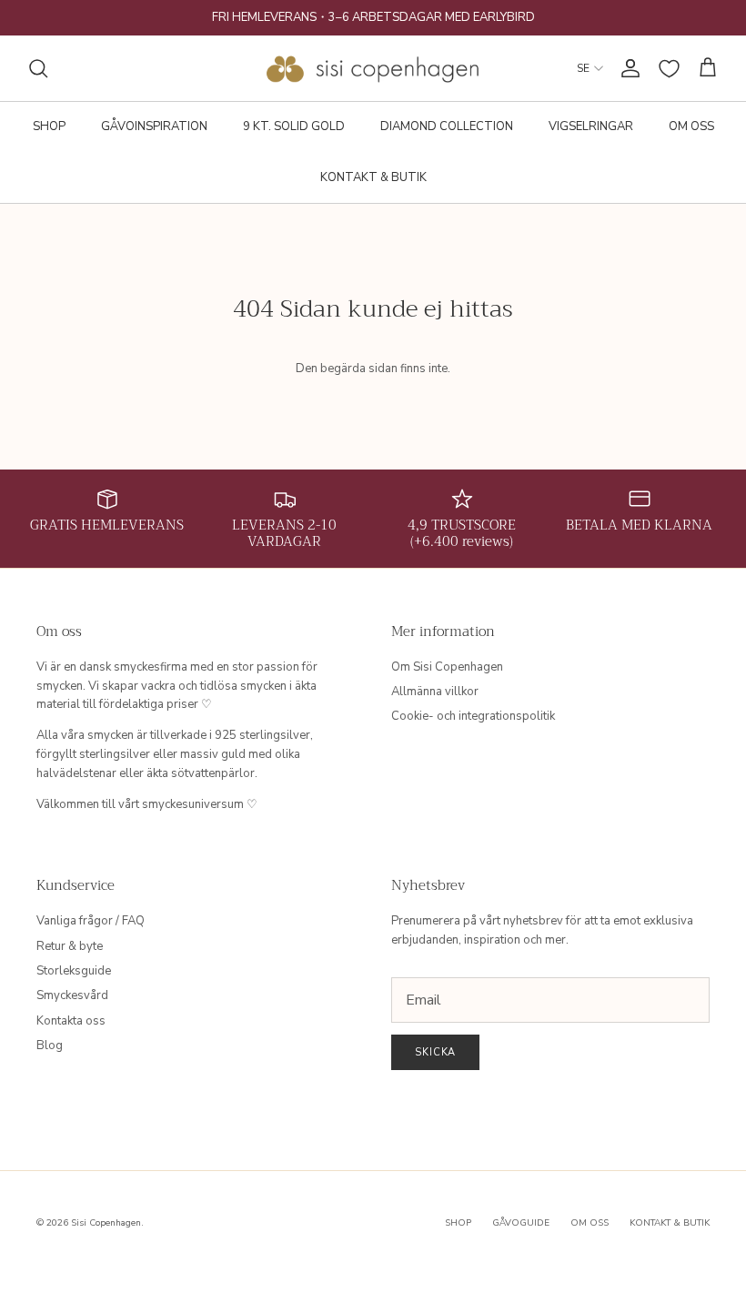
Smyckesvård (72, 995)
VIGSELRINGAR (591, 126)
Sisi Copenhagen (106, 1223)
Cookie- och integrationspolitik (473, 716)
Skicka (435, 1052)
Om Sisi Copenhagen (447, 667)
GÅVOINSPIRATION (154, 126)
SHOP (49, 126)
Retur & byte (69, 946)
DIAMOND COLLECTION (446, 126)
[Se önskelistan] (669, 68)
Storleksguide (73, 971)
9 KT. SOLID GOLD (294, 126)
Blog (49, 1045)
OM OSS (691, 126)
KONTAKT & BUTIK (373, 177)
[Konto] (626, 68)
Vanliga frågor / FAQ (90, 921)
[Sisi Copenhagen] (373, 68)
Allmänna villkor (435, 691)
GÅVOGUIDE (520, 1223)
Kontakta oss (71, 1021)
